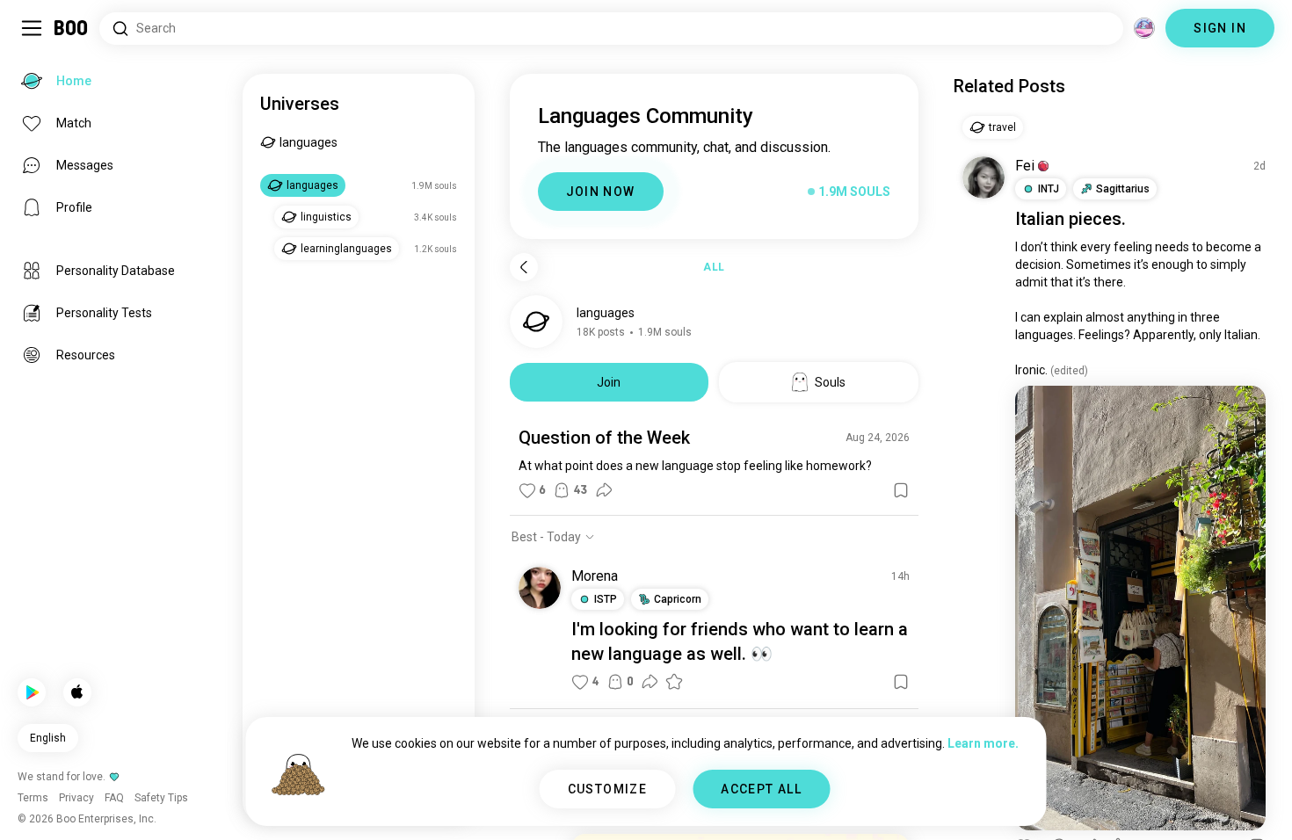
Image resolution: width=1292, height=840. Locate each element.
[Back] (524, 267)
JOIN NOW (600, 192)
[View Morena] (540, 588)
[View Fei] (983, 177)
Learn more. (983, 743)
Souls (830, 382)
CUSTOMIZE (608, 789)
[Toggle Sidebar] (31, 28)
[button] (1043, 166)
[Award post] (674, 682)
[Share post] (604, 490)
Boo (71, 28)
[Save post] (901, 490)
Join (609, 382)
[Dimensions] (1144, 28)
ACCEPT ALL (761, 789)
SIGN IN (1220, 28)
